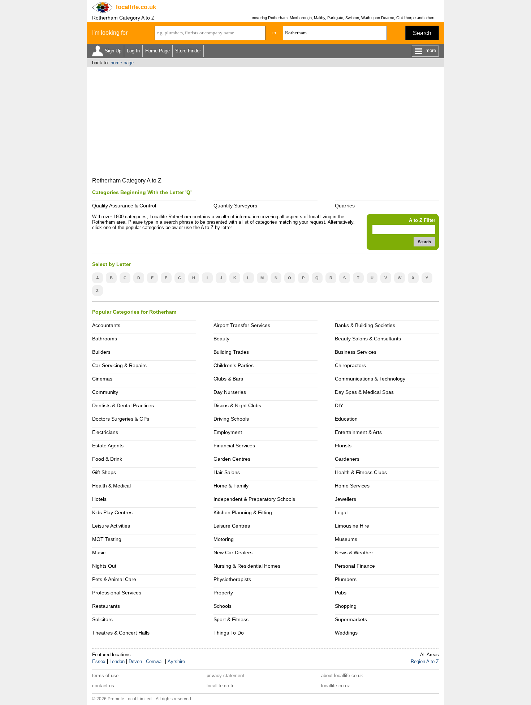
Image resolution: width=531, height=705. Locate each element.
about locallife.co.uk (342, 675)
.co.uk (136, 7)
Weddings (346, 633)
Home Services (352, 486)
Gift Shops (104, 472)
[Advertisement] (265, 121)
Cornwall (155, 661)
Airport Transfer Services (241, 325)
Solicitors (102, 619)
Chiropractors (350, 365)
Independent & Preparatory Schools (254, 499)
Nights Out (104, 566)
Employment (227, 432)
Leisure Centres (231, 526)
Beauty (221, 338)
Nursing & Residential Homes (246, 566)
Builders (101, 352)
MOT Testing (106, 539)
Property (223, 593)
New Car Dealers (232, 552)
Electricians (105, 432)
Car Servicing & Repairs (119, 365)
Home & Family (231, 486)
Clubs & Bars (228, 379)
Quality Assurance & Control (124, 206)
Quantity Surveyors (235, 206)
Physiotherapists (232, 579)
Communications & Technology (370, 379)
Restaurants (106, 606)
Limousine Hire (352, 526)
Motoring (223, 539)
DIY (339, 405)
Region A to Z (425, 661)
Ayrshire (176, 661)
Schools (222, 606)
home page (122, 62)
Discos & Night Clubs (237, 405)
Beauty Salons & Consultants (368, 338)
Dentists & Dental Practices (123, 405)
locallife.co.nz (335, 685)
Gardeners (347, 459)
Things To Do (228, 633)
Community (105, 392)
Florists (343, 445)
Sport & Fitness (231, 619)
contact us (103, 685)
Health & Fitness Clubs (361, 472)
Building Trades (231, 352)
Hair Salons (226, 472)
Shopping (346, 606)
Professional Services (116, 593)
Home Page (157, 50)
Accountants (106, 325)
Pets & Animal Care (114, 579)
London (117, 661)
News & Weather (354, 552)
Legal (341, 512)
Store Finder (188, 50)
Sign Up (113, 50)
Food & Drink (107, 459)
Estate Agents (108, 445)
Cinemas (102, 379)
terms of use (105, 675)
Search (422, 33)
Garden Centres (231, 459)
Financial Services (234, 445)
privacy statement (225, 675)
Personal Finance (355, 566)
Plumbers (346, 579)
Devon (135, 661)
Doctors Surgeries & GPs (120, 419)
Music (98, 552)
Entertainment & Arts (358, 432)
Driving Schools (231, 419)
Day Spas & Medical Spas (364, 392)
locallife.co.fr (220, 685)
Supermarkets (351, 619)
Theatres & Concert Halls (121, 633)
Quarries (345, 206)
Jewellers (345, 499)
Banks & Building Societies (365, 325)
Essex (98, 661)
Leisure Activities (111, 526)
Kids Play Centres (112, 512)
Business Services (355, 352)
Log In (133, 50)
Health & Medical (111, 486)
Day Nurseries (229, 392)
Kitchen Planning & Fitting (242, 512)
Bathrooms (104, 338)
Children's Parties (233, 365)
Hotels (99, 499)
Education (346, 419)
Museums (346, 539)
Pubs (340, 593)
